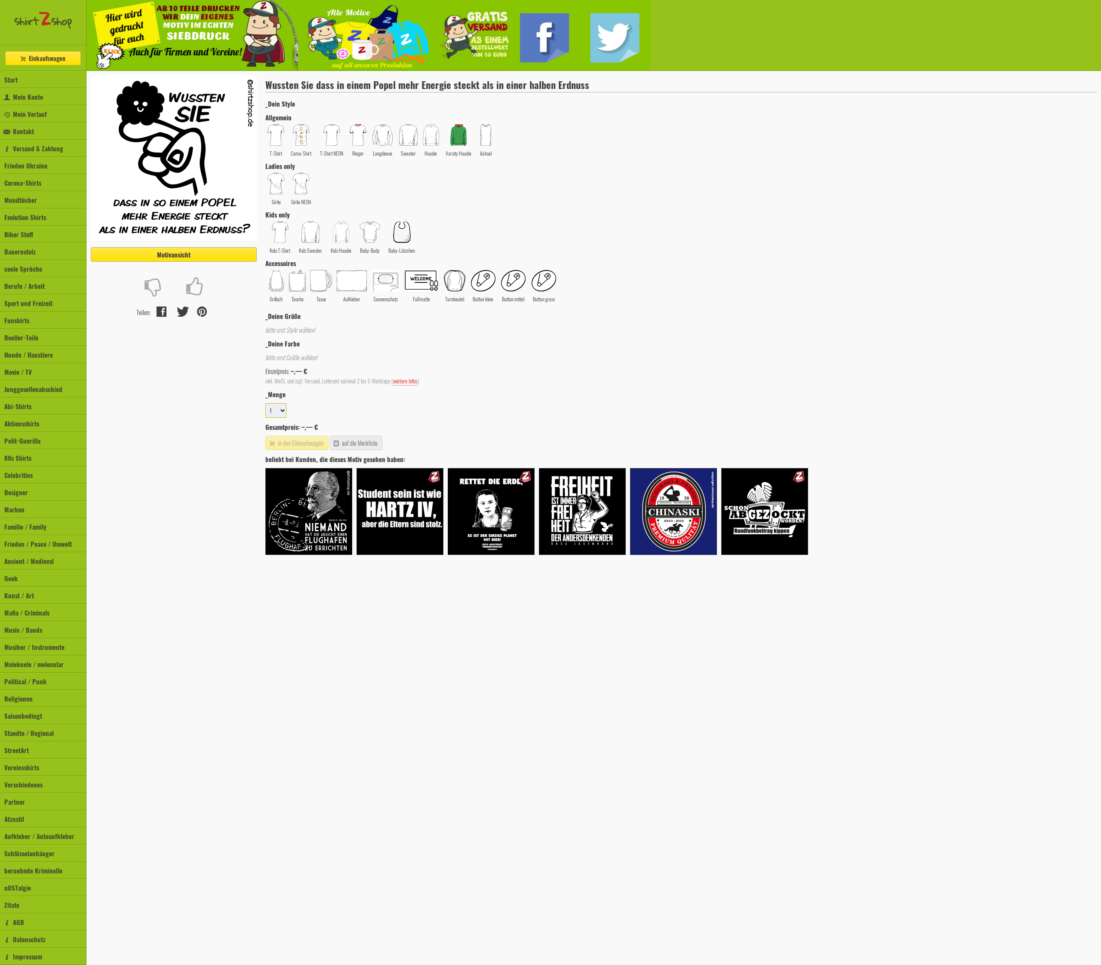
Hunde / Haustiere (28, 354)
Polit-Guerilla (22, 440)
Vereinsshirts (21, 767)
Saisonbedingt (23, 715)
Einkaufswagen (46, 58)
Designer (16, 492)
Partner (14, 801)
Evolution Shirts (25, 217)
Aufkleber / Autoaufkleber (39, 836)
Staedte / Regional (29, 733)
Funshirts (16, 320)
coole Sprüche (23, 268)
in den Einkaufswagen (300, 442)
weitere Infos (405, 381)
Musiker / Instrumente (34, 647)
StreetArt (16, 750)
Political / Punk (25, 681)
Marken (14, 509)
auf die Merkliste (359, 442)
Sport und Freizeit (28, 303)
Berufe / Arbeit (24, 286)
